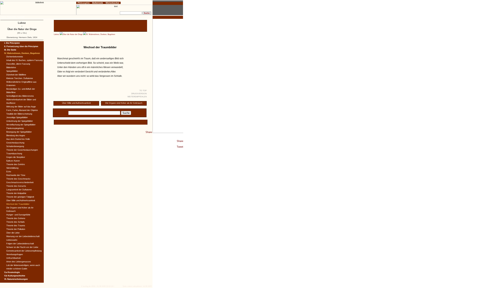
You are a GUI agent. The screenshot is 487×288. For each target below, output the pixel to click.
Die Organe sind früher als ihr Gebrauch (123, 103)
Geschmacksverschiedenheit (19, 182)
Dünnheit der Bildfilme (16, 75)
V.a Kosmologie (12, 272)
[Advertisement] (168, 76)
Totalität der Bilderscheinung (19, 114)
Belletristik (97, 3)
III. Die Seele (10, 50)
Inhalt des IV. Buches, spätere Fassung (24, 60)
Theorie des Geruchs (16, 186)
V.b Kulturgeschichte (14, 276)
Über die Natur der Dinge (73, 34)
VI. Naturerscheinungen (16, 279)
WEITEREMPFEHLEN (137, 97)
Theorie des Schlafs (15, 222)
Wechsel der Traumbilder (17, 204)
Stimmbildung (12, 168)
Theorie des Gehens (15, 218)
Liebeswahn (11, 240)
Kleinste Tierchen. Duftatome (19, 78)
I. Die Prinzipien (12, 43)
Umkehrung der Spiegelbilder (19, 121)
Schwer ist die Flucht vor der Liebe (22, 247)
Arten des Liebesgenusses (18, 261)
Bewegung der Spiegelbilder (19, 132)
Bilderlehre (11, 67)
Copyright (21, 17)
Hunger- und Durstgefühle (18, 215)
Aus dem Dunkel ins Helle (18, 139)
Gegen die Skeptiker (15, 157)
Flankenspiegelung (15, 128)
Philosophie (84, 3)
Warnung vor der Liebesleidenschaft (23, 236)
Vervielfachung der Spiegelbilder (21, 124)
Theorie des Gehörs (15, 164)
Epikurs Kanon (13, 161)
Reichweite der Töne (15, 175)
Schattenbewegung (15, 146)
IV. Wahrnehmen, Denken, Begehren (100, 34)
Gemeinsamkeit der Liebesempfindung (24, 251)
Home (3, 17)
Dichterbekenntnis (14, 56)
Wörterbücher (112, 3)
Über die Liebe (13, 233)
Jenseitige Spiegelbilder (17, 117)
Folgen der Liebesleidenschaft (20, 243)
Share (180, 141)
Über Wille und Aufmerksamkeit (76, 103)
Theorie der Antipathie (16, 193)
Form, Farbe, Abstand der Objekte (22, 110)
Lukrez (56, 34)
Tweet (180, 146)
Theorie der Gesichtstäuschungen (22, 150)
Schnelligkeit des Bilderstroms (20, 96)
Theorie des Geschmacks (18, 179)
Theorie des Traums (15, 225)
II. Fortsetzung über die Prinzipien (21, 46)
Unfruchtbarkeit (13, 258)
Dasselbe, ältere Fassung (18, 64)
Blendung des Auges (15, 135)
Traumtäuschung (14, 153)
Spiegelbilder (12, 71)
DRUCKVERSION (139, 94)
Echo (8, 171)
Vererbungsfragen (14, 254)
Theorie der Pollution (15, 229)
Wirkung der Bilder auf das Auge (21, 106)
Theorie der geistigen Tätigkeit (20, 197)
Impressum (11, 17)
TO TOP (143, 90)
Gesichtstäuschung (15, 143)
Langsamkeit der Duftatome (19, 189)
